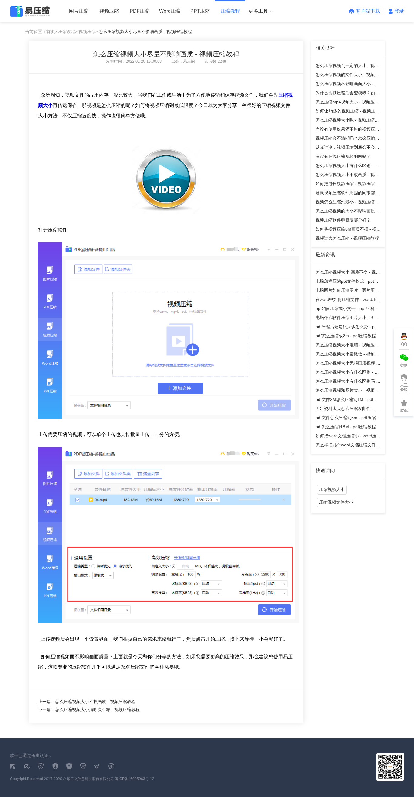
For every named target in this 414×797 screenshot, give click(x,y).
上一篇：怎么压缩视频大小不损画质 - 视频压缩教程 (86, 701)
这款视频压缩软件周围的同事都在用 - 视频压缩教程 (347, 193)
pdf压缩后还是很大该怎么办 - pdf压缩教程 (347, 327)
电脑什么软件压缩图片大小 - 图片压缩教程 (347, 318)
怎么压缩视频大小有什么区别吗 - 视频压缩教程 (347, 382)
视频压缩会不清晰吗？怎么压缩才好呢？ (347, 139)
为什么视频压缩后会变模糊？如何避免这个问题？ (347, 93)
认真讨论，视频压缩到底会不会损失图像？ (347, 148)
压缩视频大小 (332, 489)
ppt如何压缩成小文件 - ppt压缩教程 (347, 309)
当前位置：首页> (41, 31)
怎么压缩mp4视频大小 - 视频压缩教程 (347, 102)
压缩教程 (230, 11)
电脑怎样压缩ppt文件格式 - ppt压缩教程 (347, 282)
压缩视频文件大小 (336, 502)
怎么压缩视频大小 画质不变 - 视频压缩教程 (348, 273)
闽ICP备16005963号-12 (134, 779)
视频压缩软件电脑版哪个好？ (343, 220)
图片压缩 (78, 11)
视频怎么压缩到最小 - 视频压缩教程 (347, 202)
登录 (399, 11)
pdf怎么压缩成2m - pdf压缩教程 (346, 335)
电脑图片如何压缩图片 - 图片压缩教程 (347, 291)
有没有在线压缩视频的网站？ (343, 156)
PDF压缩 (139, 11)
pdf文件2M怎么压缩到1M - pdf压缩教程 (347, 400)
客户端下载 (368, 11)
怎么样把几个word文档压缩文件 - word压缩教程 (347, 445)
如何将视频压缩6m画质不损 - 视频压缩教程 (348, 230)
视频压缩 (109, 11)
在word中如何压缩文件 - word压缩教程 (348, 300)
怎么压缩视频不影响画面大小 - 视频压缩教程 (347, 84)
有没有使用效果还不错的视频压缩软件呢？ (347, 130)
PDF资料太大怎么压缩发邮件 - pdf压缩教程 (348, 409)
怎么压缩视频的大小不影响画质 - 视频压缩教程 (347, 211)
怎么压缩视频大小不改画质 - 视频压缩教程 (347, 175)
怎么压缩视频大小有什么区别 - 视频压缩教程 (347, 166)
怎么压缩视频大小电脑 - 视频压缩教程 (347, 345)
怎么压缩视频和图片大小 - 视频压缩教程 (347, 391)
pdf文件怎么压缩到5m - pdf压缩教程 (348, 418)
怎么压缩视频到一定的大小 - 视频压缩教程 (347, 66)
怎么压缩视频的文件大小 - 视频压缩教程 (347, 75)
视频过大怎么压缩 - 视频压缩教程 (347, 238)
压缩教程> (68, 31)
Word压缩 (169, 11)
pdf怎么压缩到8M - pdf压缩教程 (346, 426)
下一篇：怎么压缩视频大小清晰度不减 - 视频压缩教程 (89, 709)
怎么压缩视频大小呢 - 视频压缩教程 (347, 121)
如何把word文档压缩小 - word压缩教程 (348, 436)
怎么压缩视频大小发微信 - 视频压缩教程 (347, 355)
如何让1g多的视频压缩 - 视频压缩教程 (347, 111)
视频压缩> (88, 31)
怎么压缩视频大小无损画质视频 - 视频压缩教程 (347, 364)
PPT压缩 (200, 11)
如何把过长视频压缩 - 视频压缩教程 (347, 184)
